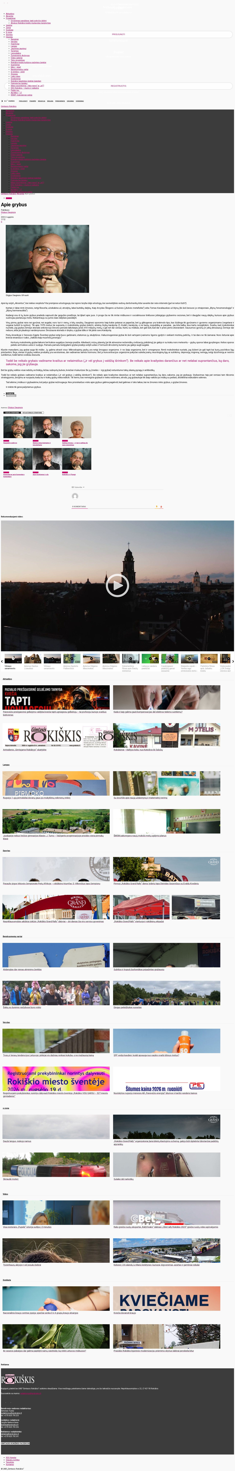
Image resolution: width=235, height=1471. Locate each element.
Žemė (8, 28)
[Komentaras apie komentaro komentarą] (18, 469)
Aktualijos (10, 14)
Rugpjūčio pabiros (10, 443)
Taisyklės (10, 1462)
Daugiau (9, 37)
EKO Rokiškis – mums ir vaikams (25, 88)
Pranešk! (32, 101)
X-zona (9, 32)
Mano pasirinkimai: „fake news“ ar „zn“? (27, 86)
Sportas (9, 34)
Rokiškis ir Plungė (69, 474)
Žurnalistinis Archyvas (20, 55)
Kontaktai (10, 1464)
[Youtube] (9, 2)
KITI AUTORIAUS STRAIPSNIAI (32, 412)
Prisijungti (23, 101)
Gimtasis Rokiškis (8, 194)
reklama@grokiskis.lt (10, 1434)
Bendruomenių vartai (19, 69)
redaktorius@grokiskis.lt (30, 1393)
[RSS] (6, 2)
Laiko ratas (15, 76)
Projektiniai (10, 18)
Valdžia (9, 25)
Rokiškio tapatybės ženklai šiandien (26, 81)
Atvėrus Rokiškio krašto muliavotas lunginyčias (31, 23)
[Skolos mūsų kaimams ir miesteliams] (47, 437)
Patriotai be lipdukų (19, 83)
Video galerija (16, 58)
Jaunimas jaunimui (18, 48)
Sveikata (9, 30)
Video (5, 1194)
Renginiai (15, 39)
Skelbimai (70, 101)
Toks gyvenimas (18, 60)
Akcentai (9, 16)
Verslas (14, 41)
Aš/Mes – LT (16, 93)
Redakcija (41, 101)
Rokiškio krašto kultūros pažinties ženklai (28, 62)
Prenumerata (60, 101)
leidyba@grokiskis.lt (9, 1425)
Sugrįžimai (15, 65)
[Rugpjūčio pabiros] (18, 437)
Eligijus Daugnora (8, 212)
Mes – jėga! (16, 67)
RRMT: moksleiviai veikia (21, 95)
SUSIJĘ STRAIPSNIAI (12, 412)
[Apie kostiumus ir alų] (47, 469)
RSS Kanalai (11, 1457)
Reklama (50, 101)
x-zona (6, 1108)
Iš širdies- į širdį (18, 72)
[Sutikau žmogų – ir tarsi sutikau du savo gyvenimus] (76, 437)
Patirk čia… (15, 90)
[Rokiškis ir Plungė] (76, 469)
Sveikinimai (16, 79)
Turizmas (15, 51)
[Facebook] (2, 2)
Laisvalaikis (16, 53)
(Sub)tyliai (15, 44)
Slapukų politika (12, 1460)
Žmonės (14, 74)
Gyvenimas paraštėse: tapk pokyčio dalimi (29, 21)
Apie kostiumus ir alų (40, 474)
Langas (14, 46)
